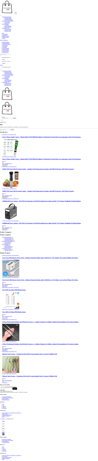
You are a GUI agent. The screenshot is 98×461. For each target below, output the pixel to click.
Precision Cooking (8, 29)
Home (1, 122)
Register (3, 63)
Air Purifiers (7, 25)
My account (4, 408)
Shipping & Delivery (6, 415)
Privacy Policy (4, 413)
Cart (3, 405)
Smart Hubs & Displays (9, 19)
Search (3, 117)
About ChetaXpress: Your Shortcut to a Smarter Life (11, 412)
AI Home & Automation (6, 16)
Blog (3, 404)
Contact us (4, 407)
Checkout (4, 406)
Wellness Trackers (8, 27)
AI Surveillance (5, 34)
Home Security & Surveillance (7, 20)
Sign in (3, 59)
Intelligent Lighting (8, 17)
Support (3, 38)
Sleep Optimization (8, 26)
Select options (4, 165)
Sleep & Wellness (5, 24)
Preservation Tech (8, 30)
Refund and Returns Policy (7, 414)
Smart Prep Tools (8, 31)
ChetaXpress (3, 418)
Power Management (8, 18)
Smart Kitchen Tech (5, 28)
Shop (3, 33)
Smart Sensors (4, 35)
